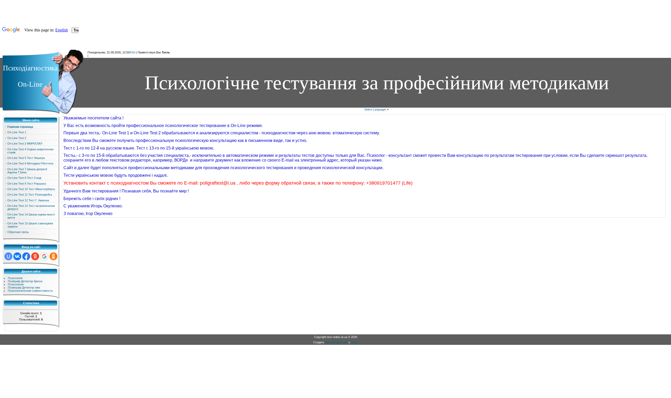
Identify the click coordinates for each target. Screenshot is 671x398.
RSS (132, 52)
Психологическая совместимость (30, 290)
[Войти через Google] (44, 256)
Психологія (15, 278)
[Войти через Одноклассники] (53, 256)
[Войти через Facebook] (26, 256)
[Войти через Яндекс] (35, 256)
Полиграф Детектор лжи (24, 287)
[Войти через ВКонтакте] (17, 256)
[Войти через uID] (8, 256)
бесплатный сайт (336, 342)
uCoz (354, 342)
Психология (16, 284)
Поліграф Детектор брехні (25, 281)
